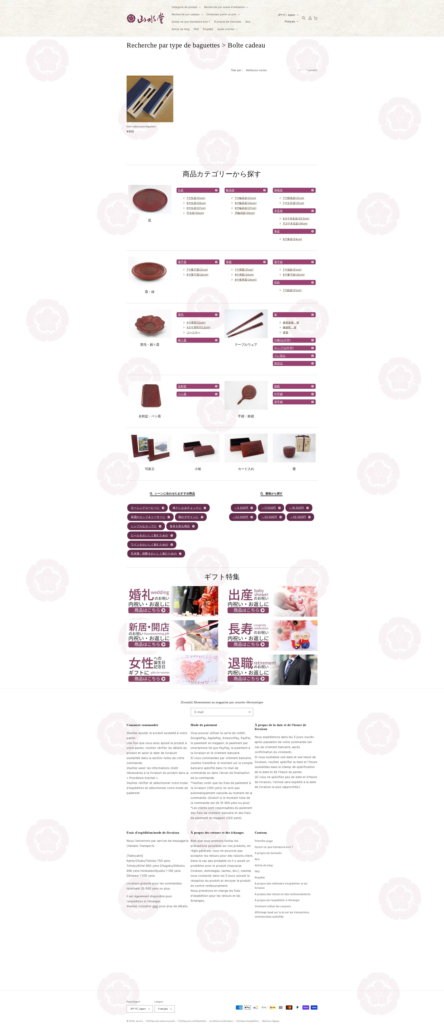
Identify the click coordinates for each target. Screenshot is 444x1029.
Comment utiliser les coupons (273, 906)
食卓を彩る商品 (180, 526)
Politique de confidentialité (192, 1021)
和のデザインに (188, 517)
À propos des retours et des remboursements (282, 894)
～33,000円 (269, 517)
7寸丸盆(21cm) (196, 198)
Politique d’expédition (248, 1021)
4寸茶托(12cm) (196, 322)
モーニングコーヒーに (145, 507)
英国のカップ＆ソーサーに (148, 517)
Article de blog (264, 865)
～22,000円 (240, 517)
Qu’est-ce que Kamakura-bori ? (274, 846)
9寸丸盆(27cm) (196, 208)
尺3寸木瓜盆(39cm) (295, 223)
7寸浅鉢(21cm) (292, 269)
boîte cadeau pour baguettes (141, 126)
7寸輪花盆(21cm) (245, 198)
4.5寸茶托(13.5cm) (198, 327)
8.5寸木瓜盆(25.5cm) (296, 218)
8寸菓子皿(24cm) (197, 274)
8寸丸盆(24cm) (196, 203)
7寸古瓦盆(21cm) (293, 203)
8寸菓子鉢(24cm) (294, 274)
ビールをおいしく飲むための (149, 535)
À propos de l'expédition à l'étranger (277, 900)
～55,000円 (298, 517)
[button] (186, 7)
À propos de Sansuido (268, 852)
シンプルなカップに (144, 526)
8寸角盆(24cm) (292, 239)
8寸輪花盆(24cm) (246, 203)
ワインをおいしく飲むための (149, 544)
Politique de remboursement (160, 1021)
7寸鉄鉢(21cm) (292, 290)
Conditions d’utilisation (221, 1021)
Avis (257, 859)
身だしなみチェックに (187, 507)
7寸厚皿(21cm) (244, 269)
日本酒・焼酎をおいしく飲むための (154, 553)
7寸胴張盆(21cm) (293, 198)
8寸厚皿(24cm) (244, 274)
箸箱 (285, 332)
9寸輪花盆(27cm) (246, 208)
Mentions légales (270, 1021)
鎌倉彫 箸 (289, 327)
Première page (264, 840)
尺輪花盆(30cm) (245, 213)
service (139, 1021)
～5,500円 (241, 507)
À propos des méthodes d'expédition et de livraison (281, 885)
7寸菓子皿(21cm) (197, 269)
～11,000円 (268, 507)
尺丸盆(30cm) (195, 213)
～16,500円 (296, 507)
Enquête (260, 877)
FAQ (257, 871)
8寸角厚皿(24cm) (246, 279)
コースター (193, 332)
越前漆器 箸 (291, 322)
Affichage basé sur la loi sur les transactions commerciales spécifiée (282, 914)
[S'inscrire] (249, 712)
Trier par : (237, 70)
